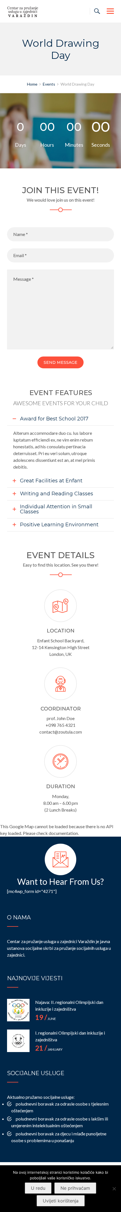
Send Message (60, 362)
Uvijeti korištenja (61, 1201)
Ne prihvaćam (75, 1188)
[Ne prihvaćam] (114, 1188)
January (48, 1049)
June (45, 1019)
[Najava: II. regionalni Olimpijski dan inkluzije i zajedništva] (18, 1010)
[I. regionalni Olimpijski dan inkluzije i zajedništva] (18, 1041)
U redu (38, 1188)
